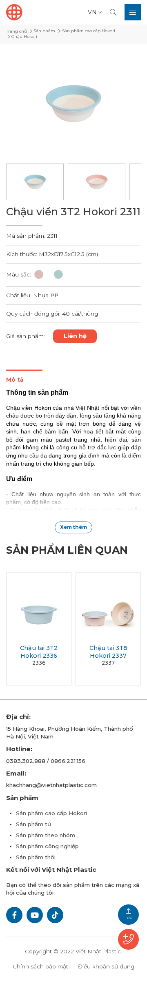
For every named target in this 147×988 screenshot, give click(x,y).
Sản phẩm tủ (33, 824)
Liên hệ (75, 336)
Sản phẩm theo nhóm (45, 835)
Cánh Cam (96, 958)
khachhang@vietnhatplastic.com (51, 785)
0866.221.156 (68, 761)
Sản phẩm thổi (36, 857)
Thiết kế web (53, 958)
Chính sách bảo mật (40, 966)
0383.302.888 (25, 761)
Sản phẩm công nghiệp (47, 846)
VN (92, 12)
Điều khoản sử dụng (106, 966)
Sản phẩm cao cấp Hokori (51, 813)
